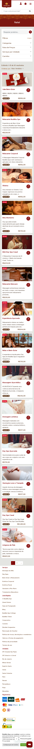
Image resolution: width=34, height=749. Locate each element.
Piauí (3, 687)
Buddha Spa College (9, 613)
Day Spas (5, 574)
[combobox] (17, 68)
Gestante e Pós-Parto (9, 588)
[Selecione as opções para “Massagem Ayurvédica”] (28, 383)
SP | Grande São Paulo (9, 652)
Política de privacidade (9, 641)
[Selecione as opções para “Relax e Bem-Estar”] (28, 351)
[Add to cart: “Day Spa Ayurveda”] (28, 452)
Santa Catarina (7, 673)
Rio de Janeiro (7, 659)
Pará (3, 677)
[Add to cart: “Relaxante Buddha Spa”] (28, 120)
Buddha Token (7, 616)
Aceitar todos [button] (25, 744)
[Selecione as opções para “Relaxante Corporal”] (28, 154)
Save (5, 73)
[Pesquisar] (29, 11)
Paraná (4, 680)
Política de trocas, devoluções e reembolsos (16, 634)
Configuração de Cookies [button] (10, 744)
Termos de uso (7, 645)
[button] (21, 4)
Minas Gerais (6, 662)
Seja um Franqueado (9, 606)
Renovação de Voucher (9, 631)
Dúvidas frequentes (8, 627)
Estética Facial (7, 585)
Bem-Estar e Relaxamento (11, 578)
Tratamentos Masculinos (10, 592)
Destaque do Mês (8, 570)
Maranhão (5, 691)
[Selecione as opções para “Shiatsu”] (28, 186)
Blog (3, 609)
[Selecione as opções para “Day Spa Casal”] (28, 516)
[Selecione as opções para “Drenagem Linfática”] (28, 417)
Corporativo (6, 620)
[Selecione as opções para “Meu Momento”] (28, 218)
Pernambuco (6, 684)
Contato (5, 624)
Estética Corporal (8, 581)
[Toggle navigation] (30, 3)
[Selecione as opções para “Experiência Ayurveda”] (28, 319)
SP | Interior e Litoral (9, 655)
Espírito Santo (7, 666)
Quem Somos (6, 602)
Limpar (29, 38)
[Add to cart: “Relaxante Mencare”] (28, 285)
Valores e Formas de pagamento (12, 638)
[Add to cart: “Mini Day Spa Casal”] (28, 253)
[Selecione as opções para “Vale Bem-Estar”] (28, 90)
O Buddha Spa (7, 599)
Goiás (4, 670)
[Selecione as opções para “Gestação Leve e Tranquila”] (28, 484)
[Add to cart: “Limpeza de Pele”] (28, 546)
